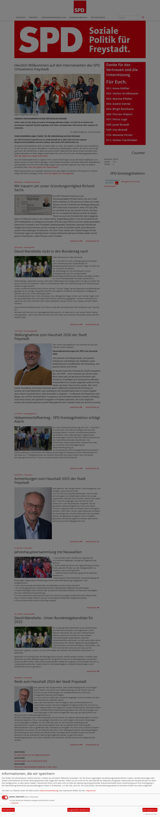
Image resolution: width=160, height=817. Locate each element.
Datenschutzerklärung (49, 790)
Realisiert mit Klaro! (151, 814)
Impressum (91, 790)
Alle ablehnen (8, 810)
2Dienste (13, 803)
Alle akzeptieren (150, 810)
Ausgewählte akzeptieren (78, 810)
